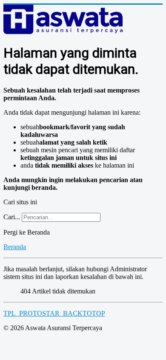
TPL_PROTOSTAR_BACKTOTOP (54, 313)
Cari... (11, 217)
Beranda (14, 246)
